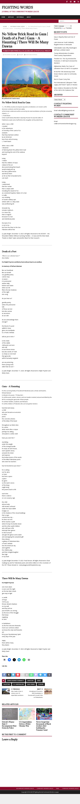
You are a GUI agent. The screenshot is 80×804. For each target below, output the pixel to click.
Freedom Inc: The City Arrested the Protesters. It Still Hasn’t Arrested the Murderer (65, 61)
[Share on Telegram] (40, 675)
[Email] (74, 1)
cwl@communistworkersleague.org (65, 124)
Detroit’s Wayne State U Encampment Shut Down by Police (9, 725)
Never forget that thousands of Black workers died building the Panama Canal (43, 726)
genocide (30, 680)
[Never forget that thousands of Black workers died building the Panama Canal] (44, 714)
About (29, 17)
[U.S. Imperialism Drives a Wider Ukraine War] (27, 714)
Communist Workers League (45, 788)
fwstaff (21, 54)
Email (57, 788)
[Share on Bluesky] (45, 675)
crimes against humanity (15, 680)
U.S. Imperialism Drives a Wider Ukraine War (25, 724)
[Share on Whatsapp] (31, 675)
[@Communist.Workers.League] (67, 1)
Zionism (40, 684)
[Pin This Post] (18, 675)
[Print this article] (27, 675)
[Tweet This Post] (8, 675)
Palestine (6, 684)
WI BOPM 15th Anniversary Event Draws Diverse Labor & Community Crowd (65, 74)
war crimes (31, 684)
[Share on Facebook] (4, 675)
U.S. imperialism (18, 684)
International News (31, 54)
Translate (69, 28)
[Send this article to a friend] (22, 675)
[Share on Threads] (49, 675)
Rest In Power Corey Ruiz (62, 79)
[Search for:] (68, 21)
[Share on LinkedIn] (13, 675)
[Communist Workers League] (70, 1)
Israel (39, 680)
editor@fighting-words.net (66, 110)
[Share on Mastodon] (36, 675)
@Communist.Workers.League (25, 788)
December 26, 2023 (10, 54)
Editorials (20, 17)
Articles (11, 17)
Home (3, 17)
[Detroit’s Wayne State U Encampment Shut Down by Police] (10, 714)
